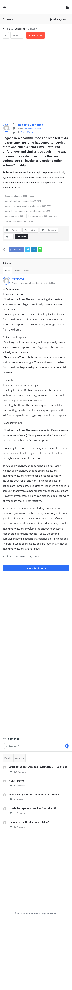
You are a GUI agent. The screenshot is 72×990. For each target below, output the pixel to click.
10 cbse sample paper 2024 (15, 196)
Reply (21, 558)
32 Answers (19, 782)
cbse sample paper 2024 (14, 216)
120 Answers (20, 768)
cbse (32, 196)
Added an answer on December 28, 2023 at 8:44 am (34, 284)
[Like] (14, 124)
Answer (21, 237)
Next (16, 35)
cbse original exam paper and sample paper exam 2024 (27, 211)
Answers (19, 754)
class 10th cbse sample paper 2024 (18, 222)
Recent (27, 272)
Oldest (17, 272)
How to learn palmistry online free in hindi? (32, 804)
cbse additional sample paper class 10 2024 (22, 201)
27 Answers (19, 795)
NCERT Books (16, 777)
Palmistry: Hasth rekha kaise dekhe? (29, 818)
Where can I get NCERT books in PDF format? (34, 791)
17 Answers (19, 823)
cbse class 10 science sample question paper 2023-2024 (27, 206)
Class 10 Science (28, 132)
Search (10, 19)
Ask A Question (61, 19)
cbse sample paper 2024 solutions (42, 216)
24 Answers (19, 809)
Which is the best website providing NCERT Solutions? (39, 763)
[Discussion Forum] (35, 7)
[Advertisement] (36, 80)
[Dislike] (14, 133)
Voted (7, 272)
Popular (8, 754)
